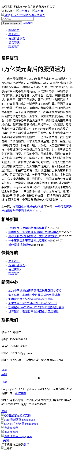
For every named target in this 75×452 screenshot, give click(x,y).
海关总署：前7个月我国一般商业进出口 (32, 303)
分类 (37, 378)
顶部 (4, 382)
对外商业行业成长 (19, 244)
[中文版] (21, 11)
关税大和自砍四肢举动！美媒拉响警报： (33, 236)
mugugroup (28, 419)
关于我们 (14, 34)
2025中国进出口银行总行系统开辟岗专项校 (34, 290)
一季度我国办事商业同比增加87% (29, 240)
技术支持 (25, 415)
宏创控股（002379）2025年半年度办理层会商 (36, 307)
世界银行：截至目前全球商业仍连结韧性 (33, 311)
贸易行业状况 (16, 38)
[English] (37, 11)
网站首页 (14, 30)
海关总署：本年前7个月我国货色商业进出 (34, 294)
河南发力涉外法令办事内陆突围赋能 (30, 299)
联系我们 (14, 46)
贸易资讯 (14, 42)
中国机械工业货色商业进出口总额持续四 (33, 232)
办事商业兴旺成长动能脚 (28, 206)
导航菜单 (28, 23)
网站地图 (20, 393)
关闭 (6, 440)
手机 (4, 374)
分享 (4, 370)
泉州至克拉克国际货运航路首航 (27, 228)
